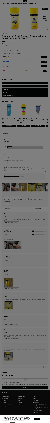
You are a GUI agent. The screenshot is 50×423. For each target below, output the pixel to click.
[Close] (48, 419)
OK (37, 418)
